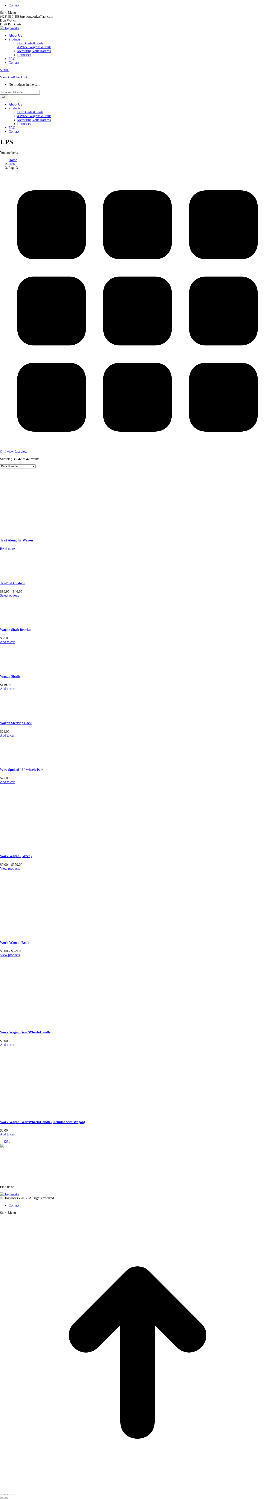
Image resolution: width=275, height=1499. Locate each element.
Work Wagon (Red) (14, 942)
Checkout (20, 77)
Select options (9, 595)
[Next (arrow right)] (6, 1498)
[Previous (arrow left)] (1, 1498)
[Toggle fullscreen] (10, 1494)
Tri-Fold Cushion (12, 583)
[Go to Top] (137, 1489)
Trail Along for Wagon (16, 540)
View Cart (7, 77)
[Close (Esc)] (1, 1494)
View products (10, 868)
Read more (7, 548)
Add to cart (7, 642)
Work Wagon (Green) (16, 856)
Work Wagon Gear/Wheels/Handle (25, 1032)
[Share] (6, 1494)
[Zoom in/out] (14, 1494)
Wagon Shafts (10, 676)
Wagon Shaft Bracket (15, 629)
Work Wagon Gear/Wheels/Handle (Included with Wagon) (42, 1122)
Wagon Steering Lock (16, 723)
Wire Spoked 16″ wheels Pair (21, 769)
